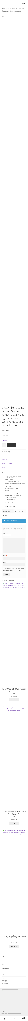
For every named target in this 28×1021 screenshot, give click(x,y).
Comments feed (5, 981)
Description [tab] (4, 459)
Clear (5, 440)
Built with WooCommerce (15, 1013)
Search (14, 1018)
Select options (14, 699)
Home (4, 8)
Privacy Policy (5, 1013)
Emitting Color (5, 435)
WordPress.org (5, 983)
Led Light (16, 8)
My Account (4, 1018)
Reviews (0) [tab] (4, 467)
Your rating (6, 533)
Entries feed (4, 980)
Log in (3, 978)
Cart (21, 1017)
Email (5, 562)
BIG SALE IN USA (10, 8)
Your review (6, 536)
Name (5, 555)
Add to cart (11, 445)
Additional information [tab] (7, 463)
